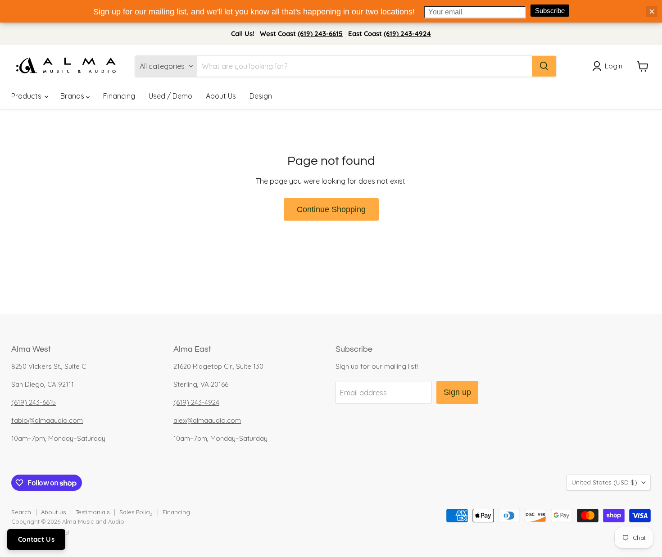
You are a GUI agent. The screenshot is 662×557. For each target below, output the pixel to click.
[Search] (544, 66)
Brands (73, 95)
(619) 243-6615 (320, 33)
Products (27, 95)
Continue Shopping (331, 209)
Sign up (457, 392)
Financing (119, 95)
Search (21, 512)
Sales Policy (136, 512)
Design (260, 95)
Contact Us (36, 539)
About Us (221, 95)
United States (604, 482)
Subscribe (550, 10)
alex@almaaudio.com (207, 420)
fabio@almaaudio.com (47, 420)
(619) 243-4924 (407, 33)
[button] (609, 66)
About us (53, 512)
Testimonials (92, 512)
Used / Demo (170, 95)
